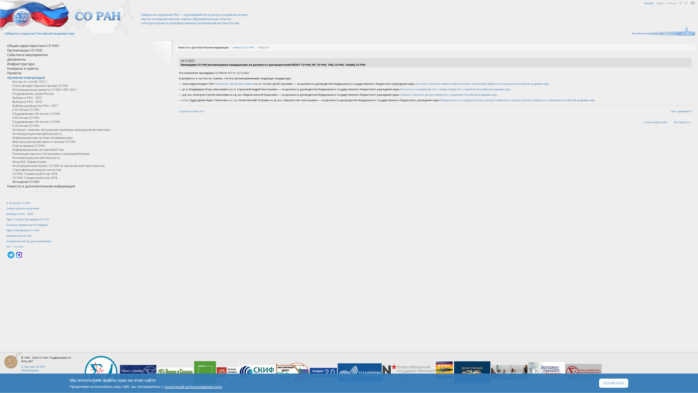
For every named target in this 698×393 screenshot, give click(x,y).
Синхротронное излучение (22, 208)
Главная (680, 2)
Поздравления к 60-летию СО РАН (36, 122)
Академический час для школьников (28, 241)
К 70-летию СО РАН (18, 203)
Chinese (671, 3)
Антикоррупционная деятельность (37, 134)
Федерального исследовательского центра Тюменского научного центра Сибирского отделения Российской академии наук (517, 100)
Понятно (613, 383)
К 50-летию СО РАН (25, 126)
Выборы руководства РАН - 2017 (35, 106)
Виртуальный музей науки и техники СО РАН (44, 142)
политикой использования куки (193, 386)
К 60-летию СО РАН (25, 118)
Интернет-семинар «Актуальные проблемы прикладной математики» (61, 130)
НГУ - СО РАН (14, 246)
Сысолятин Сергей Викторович (233, 84)
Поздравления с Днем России (33, 94)
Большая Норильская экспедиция (27, 225)
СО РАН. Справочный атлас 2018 (34, 178)
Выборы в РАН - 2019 (27, 102)
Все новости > (683, 122)
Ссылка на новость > (192, 111)
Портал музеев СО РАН (28, 146)
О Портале (33, 366)
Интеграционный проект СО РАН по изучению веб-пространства (58, 166)
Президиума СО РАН (27, 219)
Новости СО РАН (243, 47)
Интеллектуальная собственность (36, 158)
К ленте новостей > (656, 122)
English (660, 3)
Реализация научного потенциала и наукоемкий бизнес (51, 154)
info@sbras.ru (686, 2)
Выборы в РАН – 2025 (19, 214)
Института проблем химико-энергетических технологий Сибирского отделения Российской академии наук (482, 84)
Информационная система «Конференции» (42, 138)
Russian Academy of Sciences (661, 31)
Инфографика (29, 370)
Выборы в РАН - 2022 (27, 98)
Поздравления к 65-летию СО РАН (36, 114)
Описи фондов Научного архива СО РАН (40, 86)
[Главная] (67, 17)
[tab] (85, 46)
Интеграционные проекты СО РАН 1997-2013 (44, 90)
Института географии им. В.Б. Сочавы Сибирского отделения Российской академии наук (455, 89)
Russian (648, 3)
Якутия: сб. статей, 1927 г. (29, 82)
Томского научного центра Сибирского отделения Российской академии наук (448, 94)
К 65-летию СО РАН (25, 110)
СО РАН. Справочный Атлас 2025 (35, 174)
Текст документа (681, 111)
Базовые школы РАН (19, 235)
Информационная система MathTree (38, 150)
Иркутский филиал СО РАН (22, 230)
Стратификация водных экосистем (36, 170)
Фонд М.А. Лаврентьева (29, 162)
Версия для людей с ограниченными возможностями (692, 2)
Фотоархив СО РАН (25, 182)
